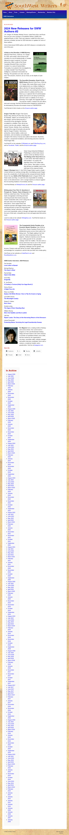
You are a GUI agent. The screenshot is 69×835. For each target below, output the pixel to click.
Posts (15, 12)
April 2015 (11, 762)
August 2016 (11, 720)
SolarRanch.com (27, 253)
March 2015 (11, 764)
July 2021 (10, 549)
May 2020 (11, 587)
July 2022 (10, 514)
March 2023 (11, 487)
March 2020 (11, 591)
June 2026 (11, 378)
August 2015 (11, 754)
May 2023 (11, 483)
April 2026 (11, 382)
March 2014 (11, 787)
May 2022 (11, 518)
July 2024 (10, 445)
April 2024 (11, 451)
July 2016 (10, 722)
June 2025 (11, 412)
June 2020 (11, 585)
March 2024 (11, 453)
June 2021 (11, 551)
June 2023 (11, 482)
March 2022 (11, 522)
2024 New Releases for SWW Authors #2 (22, 29)
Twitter (17, 145)
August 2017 (11, 685)
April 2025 (11, 416)
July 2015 (10, 756)
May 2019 (11, 622)
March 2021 (11, 556)
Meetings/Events (31, 12)
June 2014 (11, 781)
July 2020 (10, 583)
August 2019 (11, 616)
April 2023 (11, 485)
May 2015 (11, 760)
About (10, 12)
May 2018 (11, 656)
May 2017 (11, 691)
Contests (22, 12)
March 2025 (11, 418)
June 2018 (11, 654)
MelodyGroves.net (21, 184)
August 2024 (11, 443)
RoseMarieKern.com (10, 255)
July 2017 (10, 687)
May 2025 (11, 414)
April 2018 (11, 658)
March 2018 (11, 660)
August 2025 (11, 409)
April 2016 (11, 727)
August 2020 (11, 581)
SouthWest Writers (11, 831)
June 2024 (11, 447)
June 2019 (11, 620)
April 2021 (11, 555)
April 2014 (11, 785)
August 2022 (11, 512)
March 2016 (11, 729)
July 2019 (10, 618)
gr (64, 5)
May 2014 (11, 783)
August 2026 (11, 374)
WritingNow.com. (27, 218)
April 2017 (11, 693)
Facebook (11, 145)
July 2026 (10, 376)
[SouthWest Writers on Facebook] (61, 5)
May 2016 (11, 725)
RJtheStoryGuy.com (39, 143)
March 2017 (11, 695)
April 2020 (11, 589)
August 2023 (11, 478)
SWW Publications (8, 16)
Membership (41, 12)
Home (5, 12)
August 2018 (11, 651)
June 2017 (11, 689)
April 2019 (11, 624)
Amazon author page (31, 108)
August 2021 (11, 547)
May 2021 (11, 553)
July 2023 (10, 480)
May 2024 (11, 449)
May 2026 (11, 380)
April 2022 (11, 520)
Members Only (51, 12)
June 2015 (11, 758)
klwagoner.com (38, 345)
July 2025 (10, 410)
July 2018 (10, 652)
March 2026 (11, 384)
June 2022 (11, 516)
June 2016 (11, 723)
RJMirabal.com (25, 143)
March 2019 (11, 626)
